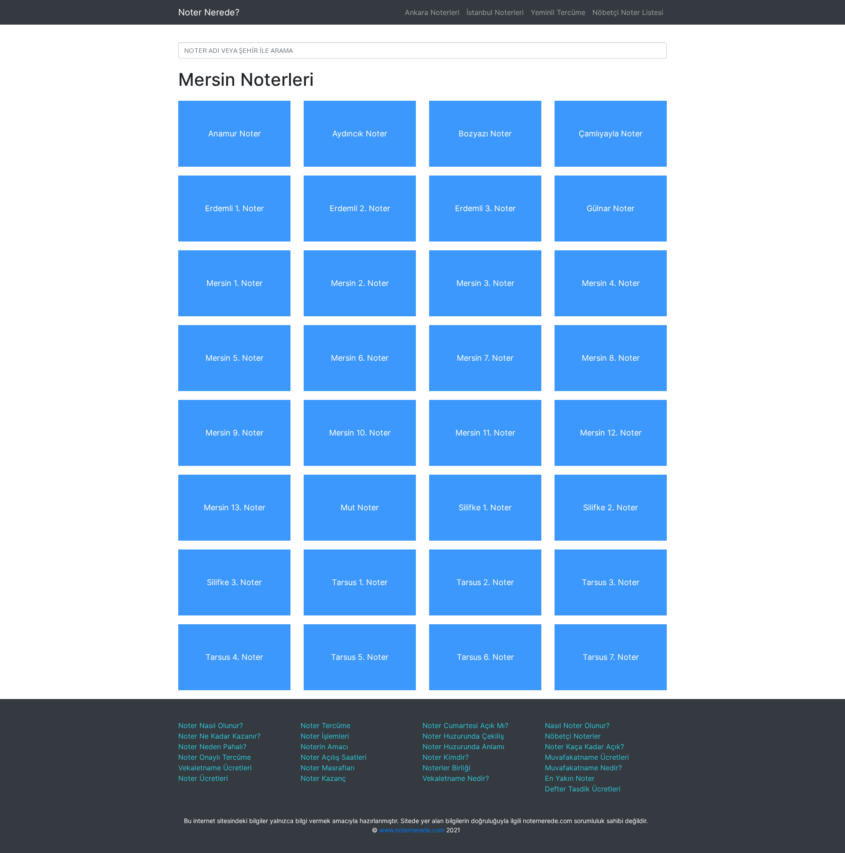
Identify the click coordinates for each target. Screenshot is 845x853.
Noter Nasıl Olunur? (210, 725)
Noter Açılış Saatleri (334, 757)
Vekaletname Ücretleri (215, 767)
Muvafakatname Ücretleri (587, 757)
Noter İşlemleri (325, 736)
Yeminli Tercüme (558, 12)
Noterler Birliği (446, 767)
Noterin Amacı (324, 746)
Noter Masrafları (328, 767)
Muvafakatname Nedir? (583, 767)
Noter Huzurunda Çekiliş (463, 736)
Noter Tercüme (325, 725)
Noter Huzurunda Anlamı (463, 746)
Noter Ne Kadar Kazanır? (219, 736)
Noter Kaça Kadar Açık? (584, 746)
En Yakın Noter (570, 778)
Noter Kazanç (323, 778)
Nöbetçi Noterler (573, 736)
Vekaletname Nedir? (455, 778)
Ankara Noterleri (432, 12)
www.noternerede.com (412, 830)
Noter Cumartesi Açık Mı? (465, 725)
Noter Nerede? (208, 12)
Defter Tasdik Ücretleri (583, 788)
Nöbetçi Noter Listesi (627, 12)
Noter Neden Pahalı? (212, 746)
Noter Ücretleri (203, 778)
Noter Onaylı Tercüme (214, 757)
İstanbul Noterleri (495, 12)
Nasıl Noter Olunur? (577, 725)
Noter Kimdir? (445, 757)
